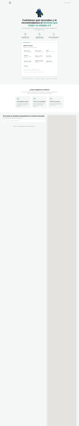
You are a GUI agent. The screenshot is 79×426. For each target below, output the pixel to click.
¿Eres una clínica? (67, 2)
